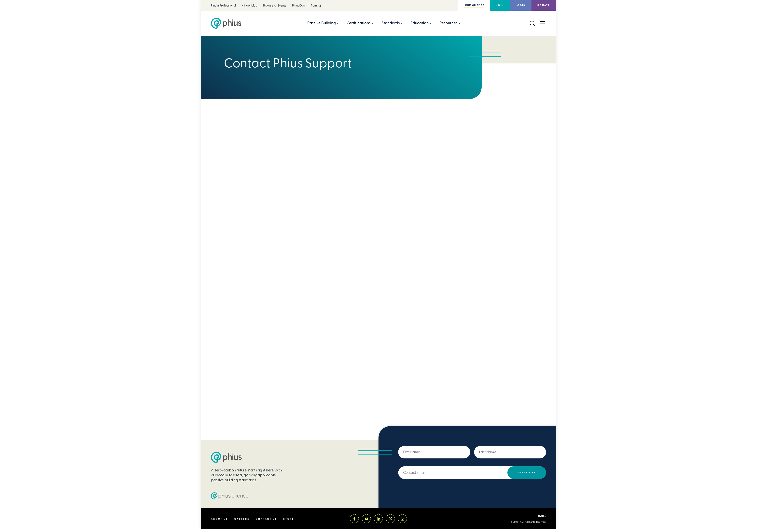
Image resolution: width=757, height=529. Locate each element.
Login (521, 5)
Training (315, 5)
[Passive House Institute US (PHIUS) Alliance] (229, 495)
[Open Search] (532, 23)
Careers (242, 519)
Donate (543, 5)
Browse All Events (274, 5)
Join (500, 5)
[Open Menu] (542, 23)
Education (420, 22)
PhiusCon (298, 5)
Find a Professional (223, 5)
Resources (448, 22)
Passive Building (321, 22)
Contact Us (266, 519)
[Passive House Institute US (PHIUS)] (226, 457)
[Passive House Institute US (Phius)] (226, 23)
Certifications (359, 22)
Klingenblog (249, 5)
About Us (219, 519)
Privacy (541, 516)
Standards (390, 22)
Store (288, 519)
